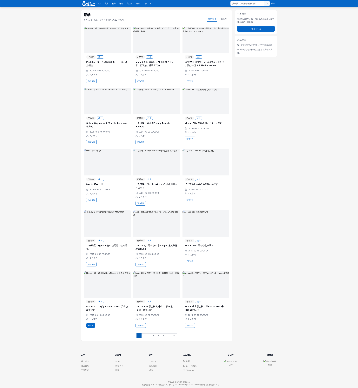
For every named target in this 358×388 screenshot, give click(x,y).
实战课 (129, 3)
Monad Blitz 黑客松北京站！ (199, 245)
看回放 (224, 18)
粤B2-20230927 (192, 385)
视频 (114, 3)
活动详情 (91, 81)
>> (174, 336)
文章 (107, 3)
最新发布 (212, 18)
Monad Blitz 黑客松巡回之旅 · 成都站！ (204, 123)
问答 (138, 3)
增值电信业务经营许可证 (209, 385)
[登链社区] (88, 3)
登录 (273, 3)
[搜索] (266, 3)
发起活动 (257, 29)
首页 (99, 3)
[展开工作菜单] (150, 3)
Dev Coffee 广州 (94, 184)
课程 (121, 3)
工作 (145, 3)
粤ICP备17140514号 (176, 385)
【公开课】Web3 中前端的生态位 (201, 184)
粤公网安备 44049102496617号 (154, 385)
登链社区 (179, 382)
